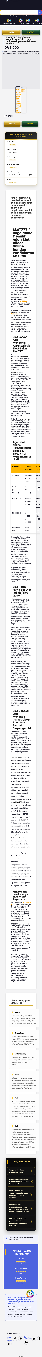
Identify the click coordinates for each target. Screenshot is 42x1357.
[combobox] (19, 12)
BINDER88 (23, 301)
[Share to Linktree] (20, 1338)
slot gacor (21, 1356)
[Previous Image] (3, 70)
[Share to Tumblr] (39, 1338)
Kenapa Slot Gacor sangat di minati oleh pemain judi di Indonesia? (19, 1181)
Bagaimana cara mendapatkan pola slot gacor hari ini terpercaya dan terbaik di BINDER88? (19, 1208)
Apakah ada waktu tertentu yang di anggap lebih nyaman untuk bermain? (18, 1194)
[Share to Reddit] (33, 1338)
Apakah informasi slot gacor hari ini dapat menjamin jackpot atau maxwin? (18, 1222)
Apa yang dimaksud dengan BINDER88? (16, 1171)
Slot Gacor (14, 314)
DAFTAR (30, 32)
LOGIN (11, 32)
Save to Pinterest (27, 1338)
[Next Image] (38, 70)
